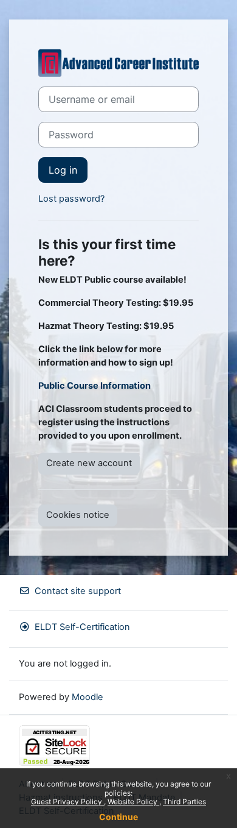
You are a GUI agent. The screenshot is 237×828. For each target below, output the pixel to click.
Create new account (89, 463)
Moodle (87, 697)
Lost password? (71, 198)
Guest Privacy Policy (67, 801)
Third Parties (184, 801)
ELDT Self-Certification (82, 626)
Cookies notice (77, 514)
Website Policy (133, 801)
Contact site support (78, 591)
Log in (63, 170)
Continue (118, 817)
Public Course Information (94, 385)
